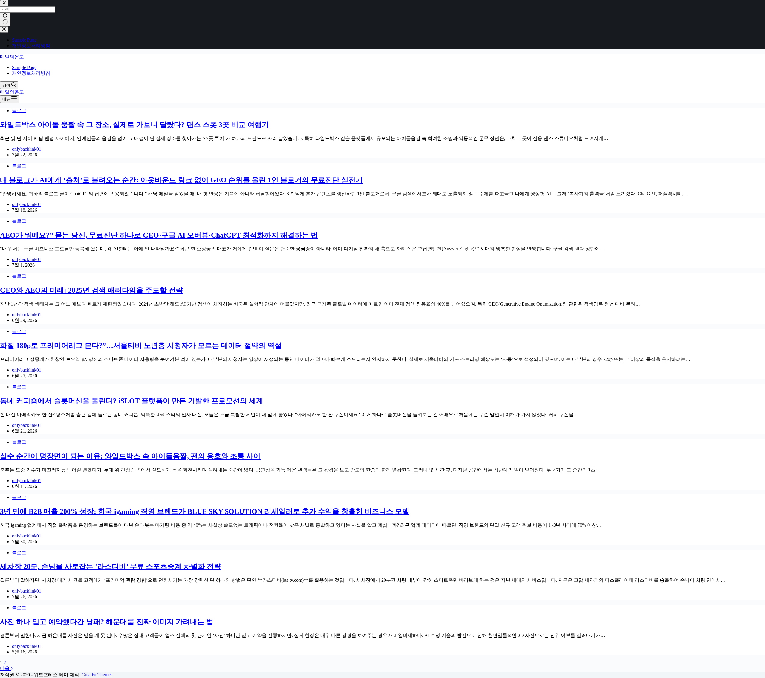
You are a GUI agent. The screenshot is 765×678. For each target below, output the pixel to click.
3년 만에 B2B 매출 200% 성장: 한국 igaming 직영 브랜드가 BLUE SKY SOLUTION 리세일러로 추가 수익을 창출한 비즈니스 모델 (204, 511)
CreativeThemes (97, 674)
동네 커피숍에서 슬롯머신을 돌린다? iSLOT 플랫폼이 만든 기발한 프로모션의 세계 (131, 401)
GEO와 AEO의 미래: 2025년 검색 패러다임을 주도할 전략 (91, 290)
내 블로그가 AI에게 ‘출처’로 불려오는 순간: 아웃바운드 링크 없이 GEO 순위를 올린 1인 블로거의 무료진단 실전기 (181, 180)
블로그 (19, 110)
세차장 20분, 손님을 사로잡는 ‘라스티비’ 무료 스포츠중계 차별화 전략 (110, 566)
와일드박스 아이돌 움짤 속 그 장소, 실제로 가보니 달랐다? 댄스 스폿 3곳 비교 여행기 (134, 125)
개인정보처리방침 (31, 73)
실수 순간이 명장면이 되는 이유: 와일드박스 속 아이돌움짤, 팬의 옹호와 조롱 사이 (130, 456)
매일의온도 (12, 56)
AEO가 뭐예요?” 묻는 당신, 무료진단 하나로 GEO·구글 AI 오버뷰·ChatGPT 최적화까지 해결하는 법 (159, 235)
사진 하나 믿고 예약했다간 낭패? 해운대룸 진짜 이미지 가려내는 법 (106, 622)
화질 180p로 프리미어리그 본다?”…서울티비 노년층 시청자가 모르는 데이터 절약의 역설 (141, 345)
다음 (5, 668)
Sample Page (24, 67)
